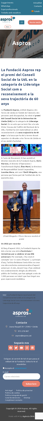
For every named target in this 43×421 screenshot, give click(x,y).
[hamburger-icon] (21, 22)
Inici (4, 295)
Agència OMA (29, 416)
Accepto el (16, 368)
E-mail (6, 372)
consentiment (20, 368)
